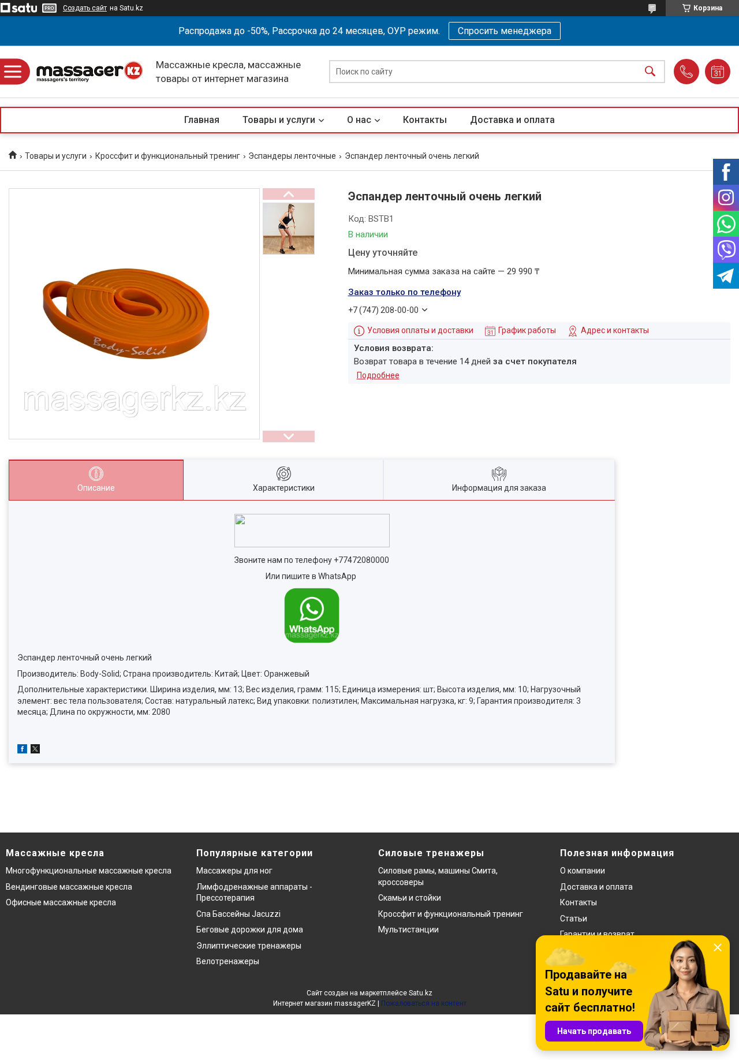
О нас (359, 119)
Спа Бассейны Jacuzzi (238, 914)
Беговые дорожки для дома (249, 929)
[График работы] (717, 71)
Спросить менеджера (504, 30)
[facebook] (22, 750)
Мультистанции (408, 929)
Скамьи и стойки (409, 897)
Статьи (573, 918)
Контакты (425, 119)
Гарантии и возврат (597, 934)
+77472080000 (361, 560)
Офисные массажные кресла (61, 902)
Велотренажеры (227, 961)
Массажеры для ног (234, 870)
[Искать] (650, 72)
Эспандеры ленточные (292, 156)
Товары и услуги (278, 119)
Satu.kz (420, 993)
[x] (35, 750)
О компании (582, 870)
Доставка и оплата (512, 119)
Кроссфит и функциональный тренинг (167, 156)
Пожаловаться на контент (423, 1003)
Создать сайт (85, 8)
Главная (201, 119)
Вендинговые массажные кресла (69, 886)
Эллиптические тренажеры (248, 945)
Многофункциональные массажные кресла (88, 870)
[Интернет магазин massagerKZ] (89, 72)
